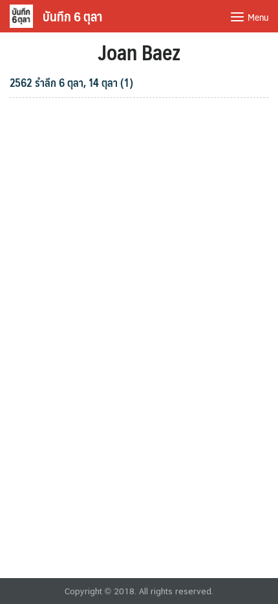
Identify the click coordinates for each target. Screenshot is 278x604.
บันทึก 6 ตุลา (72, 16)
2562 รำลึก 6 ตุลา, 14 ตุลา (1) (71, 82)
